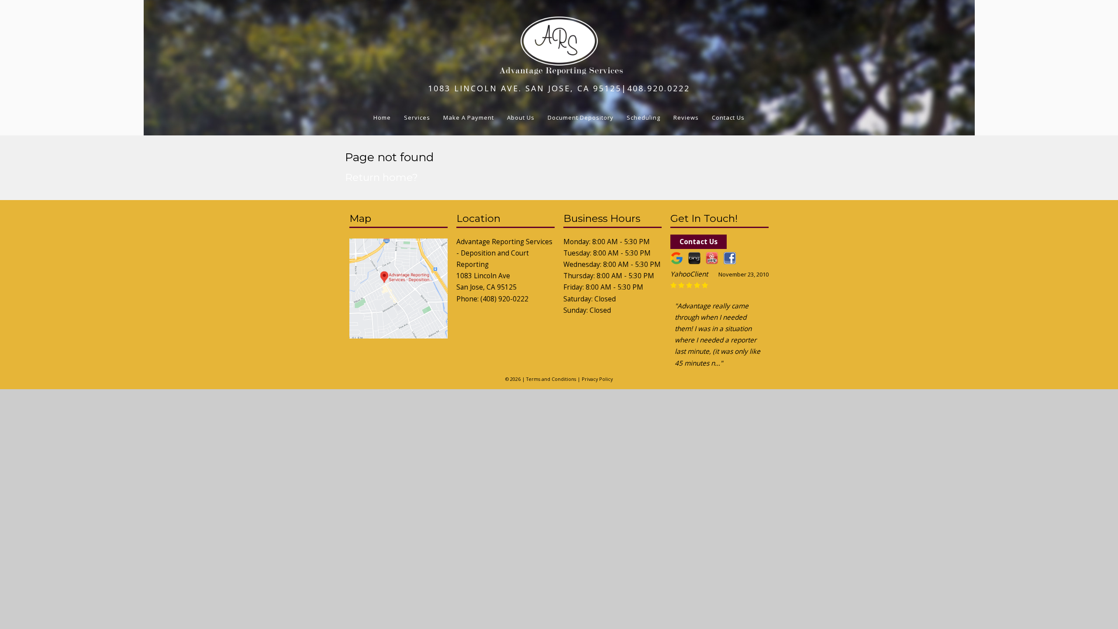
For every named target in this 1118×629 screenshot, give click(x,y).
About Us (521, 117)
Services (417, 117)
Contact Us (728, 117)
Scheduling (643, 117)
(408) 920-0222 (504, 299)
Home (382, 117)
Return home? (381, 177)
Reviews (686, 117)
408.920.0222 (658, 88)
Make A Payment (468, 117)
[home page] (559, 72)
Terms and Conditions (551, 379)
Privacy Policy (597, 379)
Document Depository (581, 117)
